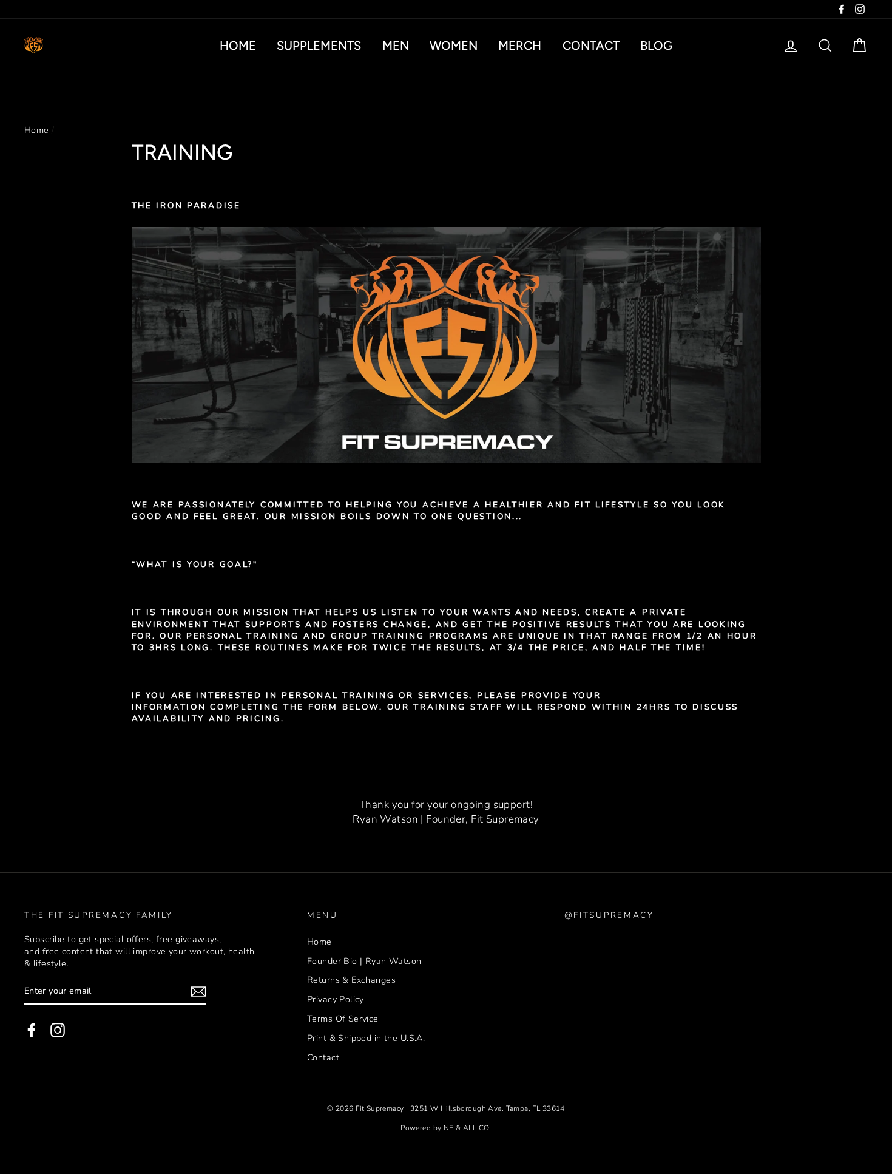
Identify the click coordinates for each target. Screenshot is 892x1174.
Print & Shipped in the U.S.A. (366, 1038)
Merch (519, 45)
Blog (656, 45)
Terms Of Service (343, 1019)
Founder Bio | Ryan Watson (364, 961)
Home (238, 45)
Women (454, 45)
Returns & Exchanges (351, 980)
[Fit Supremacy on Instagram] (57, 1030)
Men (395, 45)
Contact (591, 45)
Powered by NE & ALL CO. (446, 1128)
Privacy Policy (335, 999)
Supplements (319, 45)
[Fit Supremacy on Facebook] (31, 1030)
